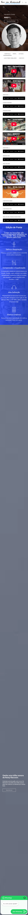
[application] (14, 98)
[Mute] (18, 98)
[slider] (22, 98)
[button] (26, 2)
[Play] (5, 98)
